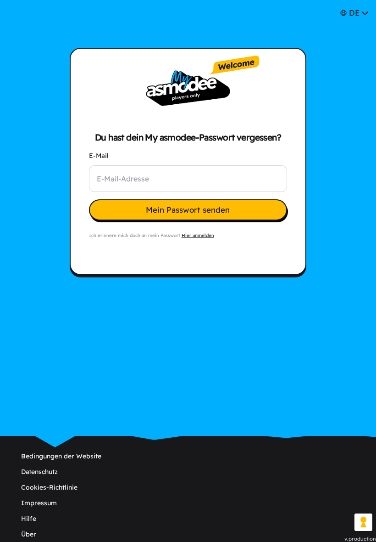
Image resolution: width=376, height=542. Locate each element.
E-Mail (99, 156)
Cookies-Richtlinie (49, 487)
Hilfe (28, 518)
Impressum (39, 503)
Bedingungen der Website (61, 456)
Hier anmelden (198, 235)
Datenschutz (39, 472)
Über (28, 534)
